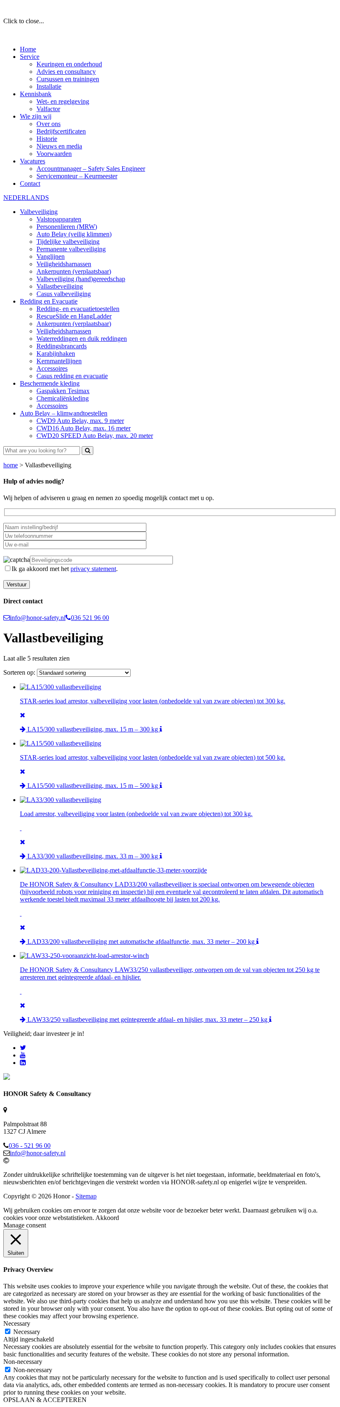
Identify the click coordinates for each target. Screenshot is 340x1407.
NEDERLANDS (26, 197)
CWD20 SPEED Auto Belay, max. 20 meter (94, 435)
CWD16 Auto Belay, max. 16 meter (83, 428)
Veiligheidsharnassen (63, 263)
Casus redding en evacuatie (72, 375)
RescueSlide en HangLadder (74, 316)
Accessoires (52, 368)
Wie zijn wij (35, 116)
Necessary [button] (16, 1323)
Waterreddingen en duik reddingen (81, 338)
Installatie (48, 86)
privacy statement (93, 568)
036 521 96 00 (90, 617)
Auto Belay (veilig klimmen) (74, 234)
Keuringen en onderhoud (69, 64)
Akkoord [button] (107, 1217)
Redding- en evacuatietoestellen (77, 308)
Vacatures (32, 161)
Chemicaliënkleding (62, 398)
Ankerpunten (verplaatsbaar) (73, 271)
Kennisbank (35, 93)
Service (29, 56)
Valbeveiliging (39, 211)
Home (28, 49)
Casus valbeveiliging (63, 293)
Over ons (48, 123)
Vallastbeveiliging (59, 286)
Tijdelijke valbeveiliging (68, 241)
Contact (30, 183)
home (10, 465)
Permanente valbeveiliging (71, 249)
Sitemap (86, 1196)
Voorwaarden (54, 153)
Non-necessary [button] (22, 1361)
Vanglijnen (50, 256)
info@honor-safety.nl (38, 617)
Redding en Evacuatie (49, 301)
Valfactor (48, 108)
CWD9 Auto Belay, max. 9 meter (80, 420)
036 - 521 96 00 (30, 1145)
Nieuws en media (59, 146)
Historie (46, 138)
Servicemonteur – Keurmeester (76, 176)
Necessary (26, 1331)
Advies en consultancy (66, 71)
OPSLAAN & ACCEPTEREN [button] (45, 1399)
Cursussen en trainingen (67, 79)
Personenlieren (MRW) (66, 226)
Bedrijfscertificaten (61, 131)
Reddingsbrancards (61, 346)
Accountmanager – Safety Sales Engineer (90, 168)
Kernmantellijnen (59, 361)
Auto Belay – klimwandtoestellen (63, 413)
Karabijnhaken (55, 353)
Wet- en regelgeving (62, 101)
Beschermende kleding (50, 383)
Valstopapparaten (58, 219)
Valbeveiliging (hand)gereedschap (80, 278)
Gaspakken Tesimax (63, 390)
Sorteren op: (20, 672)
